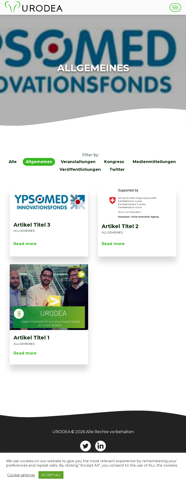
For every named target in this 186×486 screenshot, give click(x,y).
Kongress (114, 161)
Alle (13, 161)
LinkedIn (100, 446)
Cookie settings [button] (21, 475)
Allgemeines (39, 161)
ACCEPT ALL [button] (51, 475)
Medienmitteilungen (154, 161)
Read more (25, 243)
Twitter (117, 169)
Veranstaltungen (78, 161)
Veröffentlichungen (80, 169)
